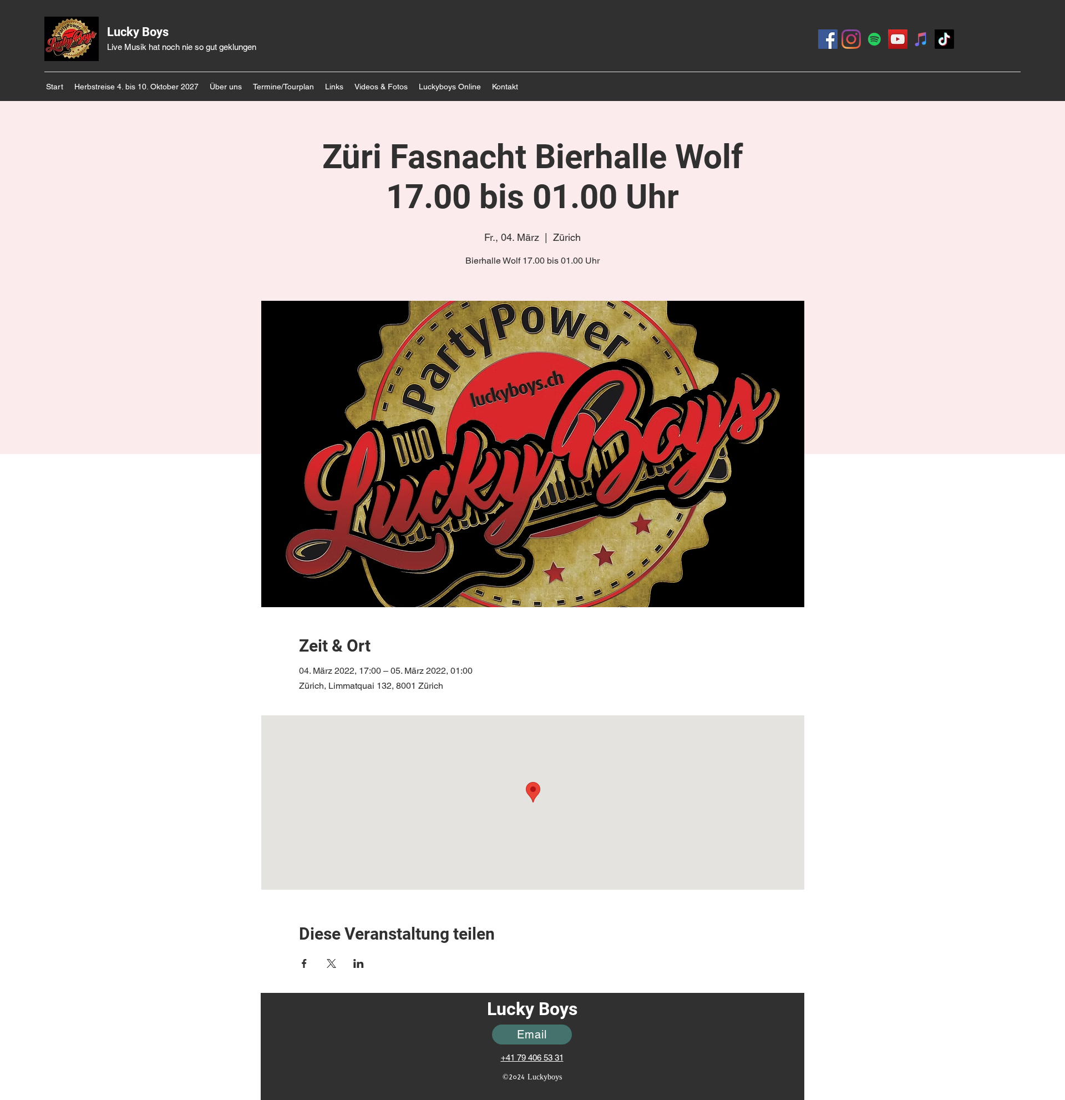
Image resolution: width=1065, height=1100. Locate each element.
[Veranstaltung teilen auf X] (331, 963)
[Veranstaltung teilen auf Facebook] (304, 963)
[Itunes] (921, 39)
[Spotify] (874, 39)
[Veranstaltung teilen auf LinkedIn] (358, 963)
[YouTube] (897, 39)
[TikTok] (944, 39)
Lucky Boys (138, 32)
